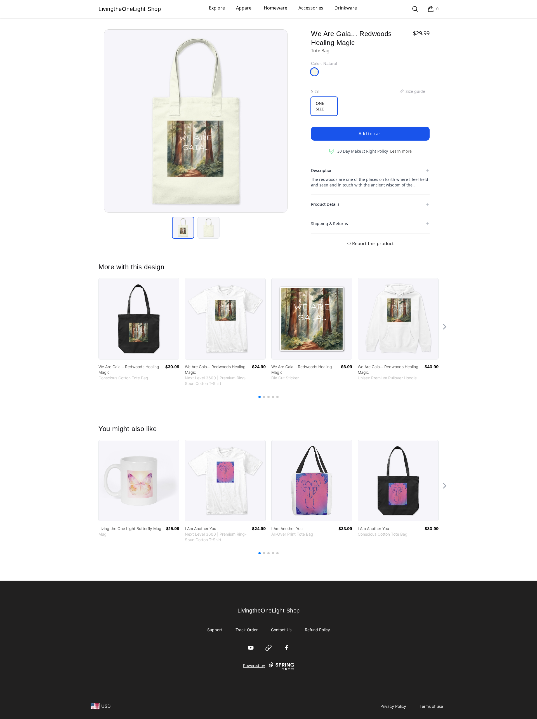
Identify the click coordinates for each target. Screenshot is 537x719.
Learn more (401, 151)
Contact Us (281, 629)
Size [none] (315, 91)
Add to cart (370, 134)
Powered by (254, 665)
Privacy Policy (393, 706)
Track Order (246, 629)
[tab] (183, 227)
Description (322, 170)
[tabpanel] (196, 121)
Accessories (310, 8)
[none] (412, 91)
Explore (217, 8)
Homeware (275, 8)
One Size (320, 106)
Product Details (325, 204)
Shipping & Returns (329, 223)
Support (214, 629)
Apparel (244, 8)
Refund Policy (317, 629)
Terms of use (431, 706)
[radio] (324, 106)
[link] (139, 318)
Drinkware (346, 8)
